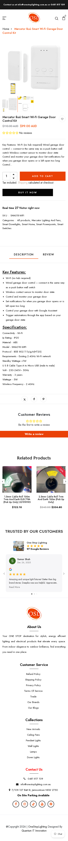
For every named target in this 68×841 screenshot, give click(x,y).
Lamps (33, 752)
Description (24, 254)
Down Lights (33, 757)
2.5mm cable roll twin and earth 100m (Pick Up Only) (51, 499)
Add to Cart (42, 176)
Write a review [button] (34, 434)
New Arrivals (33, 729)
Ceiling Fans (33, 735)
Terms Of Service (33, 691)
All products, (24, 220)
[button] (10, 133)
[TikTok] (33, 804)
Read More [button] (14, 587)
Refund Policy (33, 674)
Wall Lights (33, 746)
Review (48, 254)
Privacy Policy (33, 685)
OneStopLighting (37, 827)
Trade (33, 696)
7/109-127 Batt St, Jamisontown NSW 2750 (35, 790)
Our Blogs (33, 708)
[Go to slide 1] (31, 594)
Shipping (22, 183)
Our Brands (33, 702)
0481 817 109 (35, 779)
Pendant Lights (33, 740)
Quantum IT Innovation (34, 831)
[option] (34, 68)
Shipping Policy (33, 679)
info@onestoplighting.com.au (35, 784)
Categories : (9, 220)
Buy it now (27, 192)
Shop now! (58, 4)
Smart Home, (29, 224)
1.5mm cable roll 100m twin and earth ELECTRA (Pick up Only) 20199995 (17, 499)
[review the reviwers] (10, 569)
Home (5, 29)
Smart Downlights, (12, 224)
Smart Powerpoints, (46, 224)
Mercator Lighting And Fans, (46, 220)
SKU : (5, 215)
